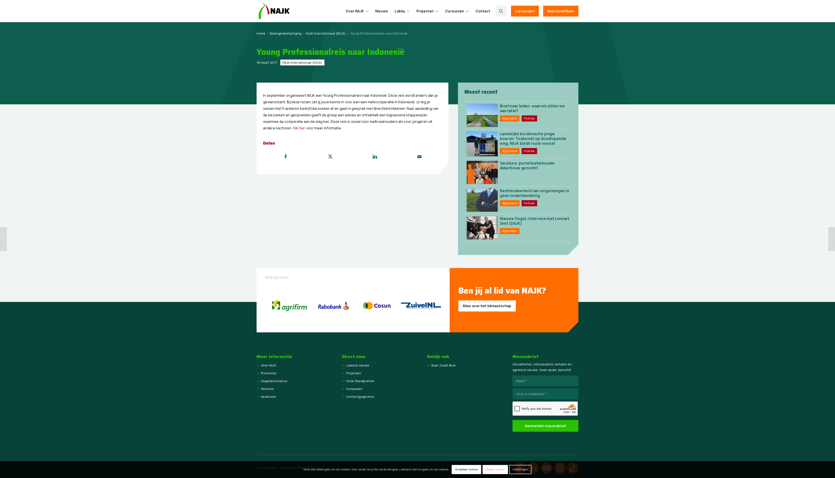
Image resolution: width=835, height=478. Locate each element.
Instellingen (520, 469)
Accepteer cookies (466, 469)
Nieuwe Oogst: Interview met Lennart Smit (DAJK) (534, 221)
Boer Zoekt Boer (443, 365)
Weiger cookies (495, 469)
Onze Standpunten (360, 381)
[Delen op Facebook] (285, 156)
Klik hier (299, 128)
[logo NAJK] (274, 11)
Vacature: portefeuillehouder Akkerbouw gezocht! (527, 165)
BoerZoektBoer (561, 11)
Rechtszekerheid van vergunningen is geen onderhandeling (534, 193)
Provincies (268, 373)
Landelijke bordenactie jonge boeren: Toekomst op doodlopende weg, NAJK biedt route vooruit (533, 138)
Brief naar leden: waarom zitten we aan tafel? (532, 108)
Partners (267, 389)
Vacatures (268, 397)
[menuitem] (357, 11)
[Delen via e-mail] (419, 156)
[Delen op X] (330, 156)
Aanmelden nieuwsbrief (545, 425)
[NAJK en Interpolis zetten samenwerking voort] (3, 239)
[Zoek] (501, 11)
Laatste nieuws (357, 365)
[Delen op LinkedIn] (375, 156)
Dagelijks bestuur (274, 381)
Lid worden (524, 11)
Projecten (353, 373)
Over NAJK (268, 365)
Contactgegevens (360, 397)
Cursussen (354, 389)
